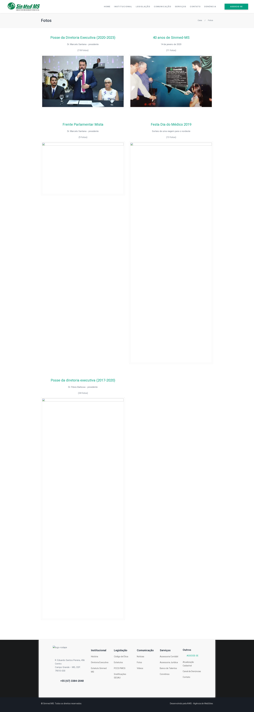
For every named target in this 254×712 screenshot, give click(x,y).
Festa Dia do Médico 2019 (171, 124)
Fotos (46, 20)
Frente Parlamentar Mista (83, 124)
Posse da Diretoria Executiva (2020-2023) (82, 38)
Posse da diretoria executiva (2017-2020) (83, 380)
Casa (200, 20)
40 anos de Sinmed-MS (171, 38)
